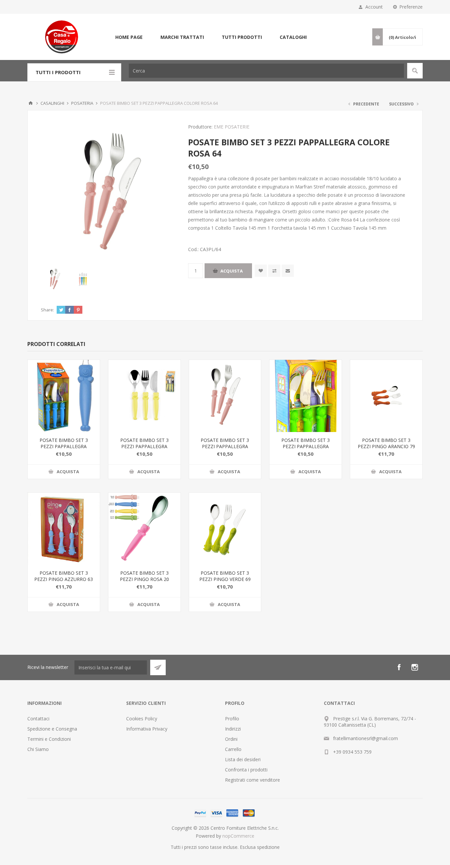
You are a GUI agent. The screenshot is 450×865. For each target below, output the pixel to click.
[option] (55, 279)
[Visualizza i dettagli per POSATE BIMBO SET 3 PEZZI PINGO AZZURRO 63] (64, 529)
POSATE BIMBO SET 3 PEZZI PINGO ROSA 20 (144, 576)
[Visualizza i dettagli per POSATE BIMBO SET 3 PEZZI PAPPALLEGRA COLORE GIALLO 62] (144, 396)
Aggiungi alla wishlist (261, 271)
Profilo (232, 718)
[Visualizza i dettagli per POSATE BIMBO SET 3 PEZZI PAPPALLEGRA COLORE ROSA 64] (225, 396)
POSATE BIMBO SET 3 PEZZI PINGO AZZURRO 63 (63, 576)
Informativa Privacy (146, 729)
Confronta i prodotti (246, 769)
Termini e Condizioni (49, 739)
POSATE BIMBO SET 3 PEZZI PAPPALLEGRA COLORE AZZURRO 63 (64, 446)
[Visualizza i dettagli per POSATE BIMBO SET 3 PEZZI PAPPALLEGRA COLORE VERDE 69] (305, 396)
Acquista (231, 271)
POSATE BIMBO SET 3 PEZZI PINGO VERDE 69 (225, 576)
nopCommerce (238, 836)
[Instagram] (414, 667)
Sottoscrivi (158, 667)
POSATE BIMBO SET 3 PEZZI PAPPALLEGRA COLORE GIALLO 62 (144, 446)
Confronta (274, 271)
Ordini (231, 739)
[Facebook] (399, 667)
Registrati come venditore (252, 780)
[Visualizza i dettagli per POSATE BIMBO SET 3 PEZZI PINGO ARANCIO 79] (386, 396)
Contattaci (38, 718)
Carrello (233, 749)
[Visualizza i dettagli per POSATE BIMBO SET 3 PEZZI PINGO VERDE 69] (225, 529)
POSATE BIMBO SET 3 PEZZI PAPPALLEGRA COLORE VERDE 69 (305, 446)
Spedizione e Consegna (52, 729)
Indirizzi (233, 729)
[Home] (30, 103)
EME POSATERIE (231, 127)
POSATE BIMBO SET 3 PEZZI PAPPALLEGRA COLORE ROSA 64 (225, 446)
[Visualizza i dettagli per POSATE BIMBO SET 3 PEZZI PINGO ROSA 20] (144, 529)
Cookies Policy (141, 718)
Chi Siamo (38, 749)
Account (374, 7)
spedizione (268, 847)
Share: (47, 310)
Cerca (415, 70)
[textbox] (266, 71)
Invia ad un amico (288, 271)
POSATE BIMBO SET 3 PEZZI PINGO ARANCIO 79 (386, 443)
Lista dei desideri (243, 759)
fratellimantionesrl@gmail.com (365, 738)
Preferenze (411, 7)
